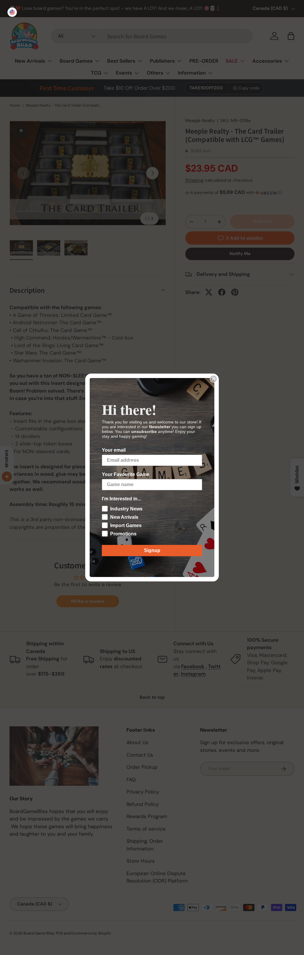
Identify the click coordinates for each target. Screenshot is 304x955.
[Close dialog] (213, 379)
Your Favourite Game (125, 474)
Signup (152, 550)
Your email (114, 450)
